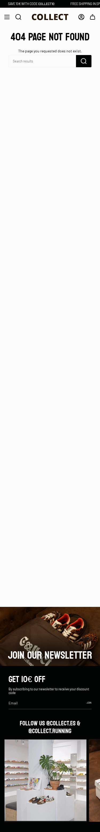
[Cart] (92, 17)
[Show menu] (7, 17)
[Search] (83, 61)
